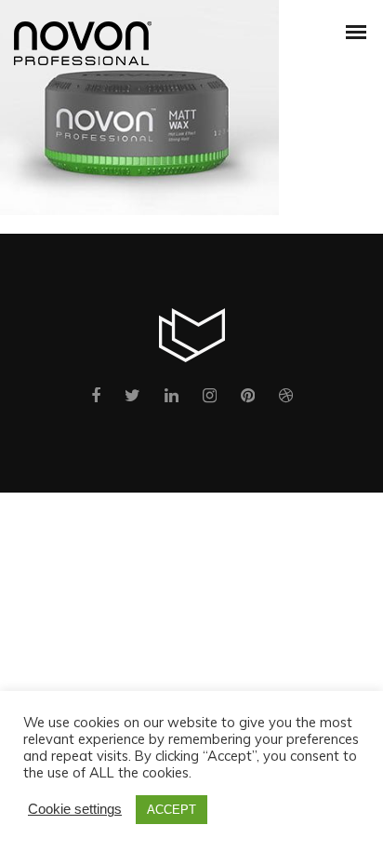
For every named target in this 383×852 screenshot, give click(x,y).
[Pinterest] (247, 399)
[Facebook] (96, 399)
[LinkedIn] (171, 399)
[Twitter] (132, 399)
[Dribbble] (286, 399)
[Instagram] (209, 399)
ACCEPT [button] (171, 810)
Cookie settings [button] (75, 809)
